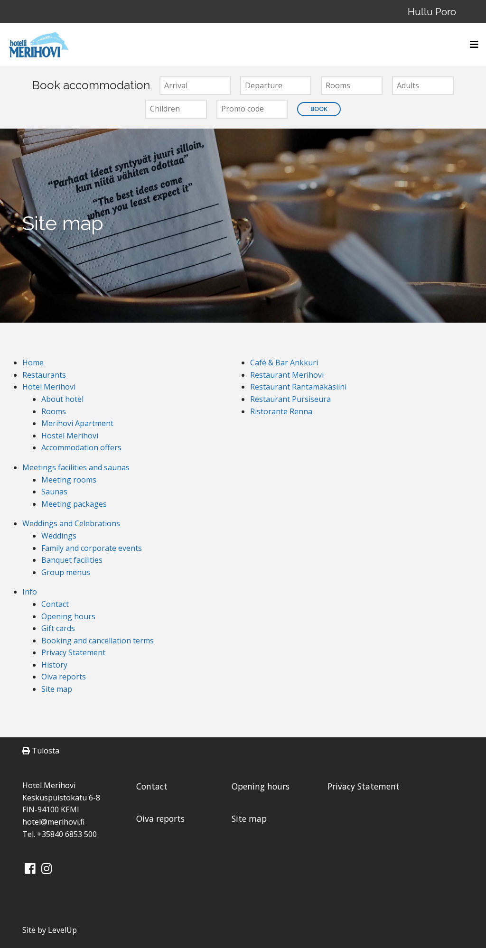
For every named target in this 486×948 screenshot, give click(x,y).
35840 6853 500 (69, 834)
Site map (56, 689)
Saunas (54, 491)
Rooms (53, 411)
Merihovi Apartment (77, 423)
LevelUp (62, 930)
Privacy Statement (73, 652)
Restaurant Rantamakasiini (298, 386)
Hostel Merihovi (69, 435)
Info (29, 591)
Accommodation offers (81, 447)
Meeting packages (74, 504)
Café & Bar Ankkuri (284, 362)
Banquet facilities (72, 560)
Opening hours (68, 616)
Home (33, 362)
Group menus (65, 572)
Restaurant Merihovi (287, 375)
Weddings (58, 535)
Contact (55, 604)
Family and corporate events (91, 548)
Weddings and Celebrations (71, 523)
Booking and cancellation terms (97, 640)
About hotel (62, 399)
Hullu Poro (432, 12)
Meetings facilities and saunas (76, 467)
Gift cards (58, 628)
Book (318, 108)
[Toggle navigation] (471, 44)
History (54, 665)
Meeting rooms (68, 479)
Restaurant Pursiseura (290, 399)
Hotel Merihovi (48, 386)
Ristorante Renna (281, 411)
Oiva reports (63, 676)
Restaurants (44, 375)
